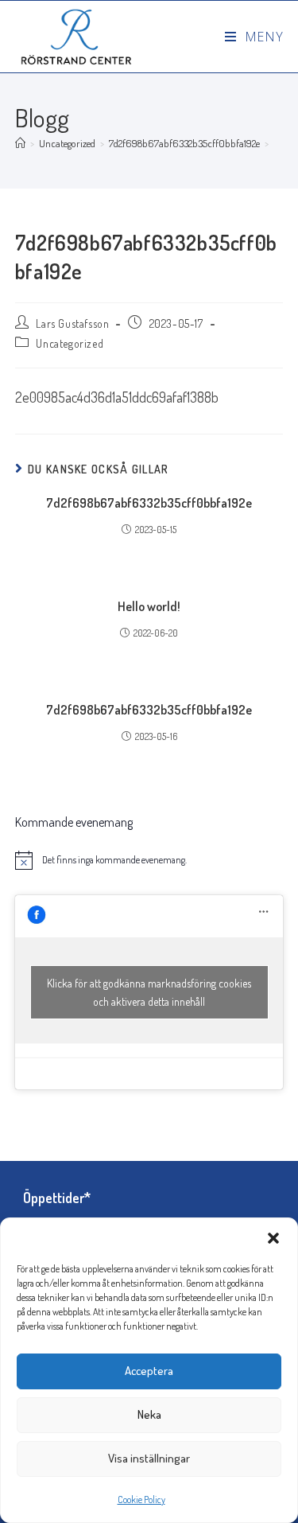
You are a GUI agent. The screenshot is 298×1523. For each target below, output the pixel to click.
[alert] (149, 860)
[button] (273, 1238)
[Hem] (20, 143)
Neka (149, 1414)
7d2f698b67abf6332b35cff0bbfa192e (149, 503)
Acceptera (149, 1370)
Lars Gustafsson (72, 323)
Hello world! (149, 606)
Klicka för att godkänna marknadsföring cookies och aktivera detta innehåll (149, 992)
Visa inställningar (149, 1458)
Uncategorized (69, 343)
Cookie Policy (141, 1499)
